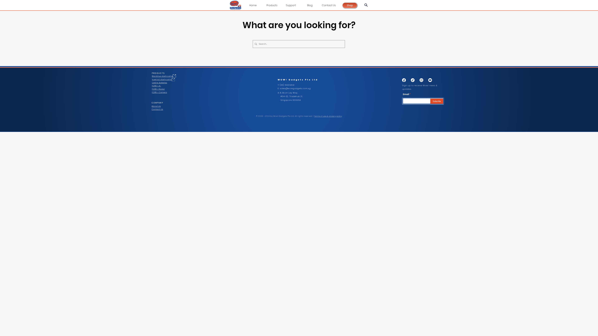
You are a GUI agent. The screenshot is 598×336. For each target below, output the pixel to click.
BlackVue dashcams (162, 76)
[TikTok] (413, 80)
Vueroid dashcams (161, 79)
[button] (290, 5)
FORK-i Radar (158, 89)
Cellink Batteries (159, 82)
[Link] (174, 75)
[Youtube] (430, 80)
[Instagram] (421, 80)
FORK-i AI (156, 85)
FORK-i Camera (159, 92)
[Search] (366, 5)
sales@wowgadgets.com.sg (295, 88)
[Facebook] (404, 80)
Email (406, 94)
